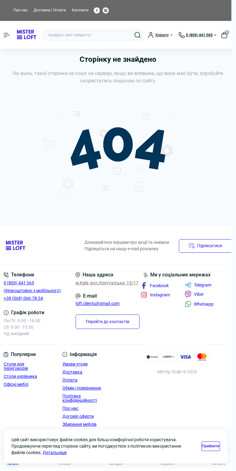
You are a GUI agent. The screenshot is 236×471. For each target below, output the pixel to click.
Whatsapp (204, 304)
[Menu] (7, 35)
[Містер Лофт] (39, 245)
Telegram (202, 285)
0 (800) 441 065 (19, 282)
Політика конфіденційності (79, 398)
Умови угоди (75, 364)
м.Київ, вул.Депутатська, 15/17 (107, 282)
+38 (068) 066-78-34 (23, 298)
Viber (199, 294)
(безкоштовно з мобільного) (32, 290)
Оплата (69, 380)
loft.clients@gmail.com (98, 303)
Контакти (80, 10)
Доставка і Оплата (49, 10)
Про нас (21, 10)
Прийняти (210, 446)
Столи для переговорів (16, 366)
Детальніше (55, 452)
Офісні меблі (16, 384)
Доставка (72, 372)
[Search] (138, 35)
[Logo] (26, 34)
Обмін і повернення (81, 388)
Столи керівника (20, 376)
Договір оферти (78, 416)
